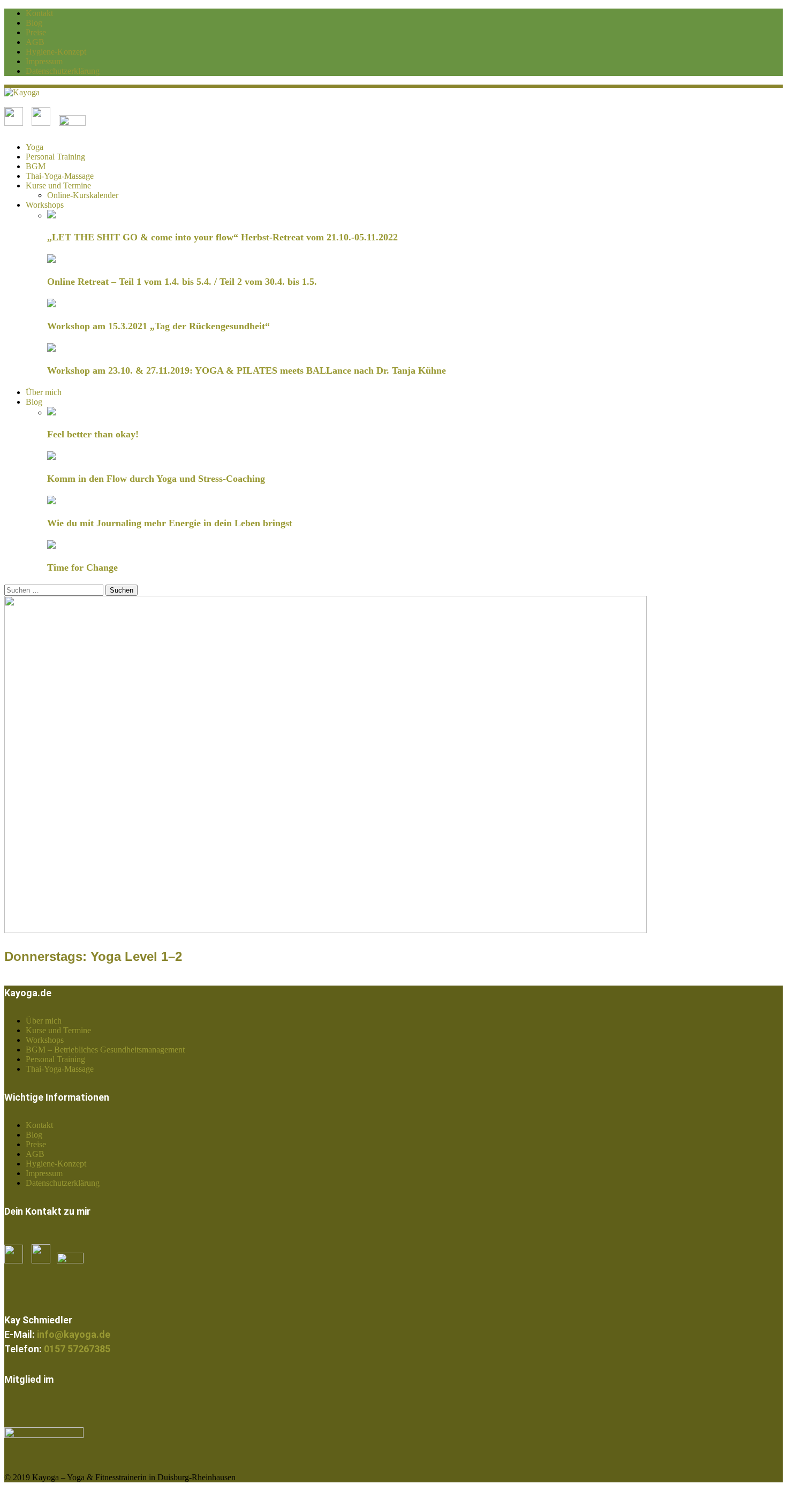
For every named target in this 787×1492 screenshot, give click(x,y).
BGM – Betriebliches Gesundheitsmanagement (105, 1049)
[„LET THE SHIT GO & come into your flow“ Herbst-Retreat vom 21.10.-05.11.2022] (51, 215)
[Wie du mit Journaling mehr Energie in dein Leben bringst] (51, 501)
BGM (36, 166)
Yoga (34, 147)
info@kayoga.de (73, 1334)
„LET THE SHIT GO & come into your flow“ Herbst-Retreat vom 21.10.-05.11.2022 (222, 237)
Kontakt (39, 13)
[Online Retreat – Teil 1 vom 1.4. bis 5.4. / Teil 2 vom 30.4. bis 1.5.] (51, 259)
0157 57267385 (77, 1348)
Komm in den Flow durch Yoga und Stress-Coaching (156, 478)
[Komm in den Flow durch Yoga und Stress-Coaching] (51, 456)
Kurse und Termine (58, 185)
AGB (35, 42)
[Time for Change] (51, 545)
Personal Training (55, 156)
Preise (36, 32)
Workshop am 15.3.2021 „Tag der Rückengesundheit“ (158, 326)
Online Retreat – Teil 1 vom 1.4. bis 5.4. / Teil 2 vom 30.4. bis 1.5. (182, 281)
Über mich (44, 392)
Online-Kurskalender (82, 195)
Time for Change (82, 567)
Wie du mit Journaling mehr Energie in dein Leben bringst (169, 523)
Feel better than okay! (93, 434)
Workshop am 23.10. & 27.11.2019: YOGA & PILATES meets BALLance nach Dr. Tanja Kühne (246, 370)
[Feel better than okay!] (51, 412)
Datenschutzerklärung (63, 70)
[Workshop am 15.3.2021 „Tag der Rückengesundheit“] (51, 304)
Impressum (44, 61)
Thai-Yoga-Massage (60, 175)
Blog (34, 22)
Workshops (45, 204)
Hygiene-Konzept (56, 51)
